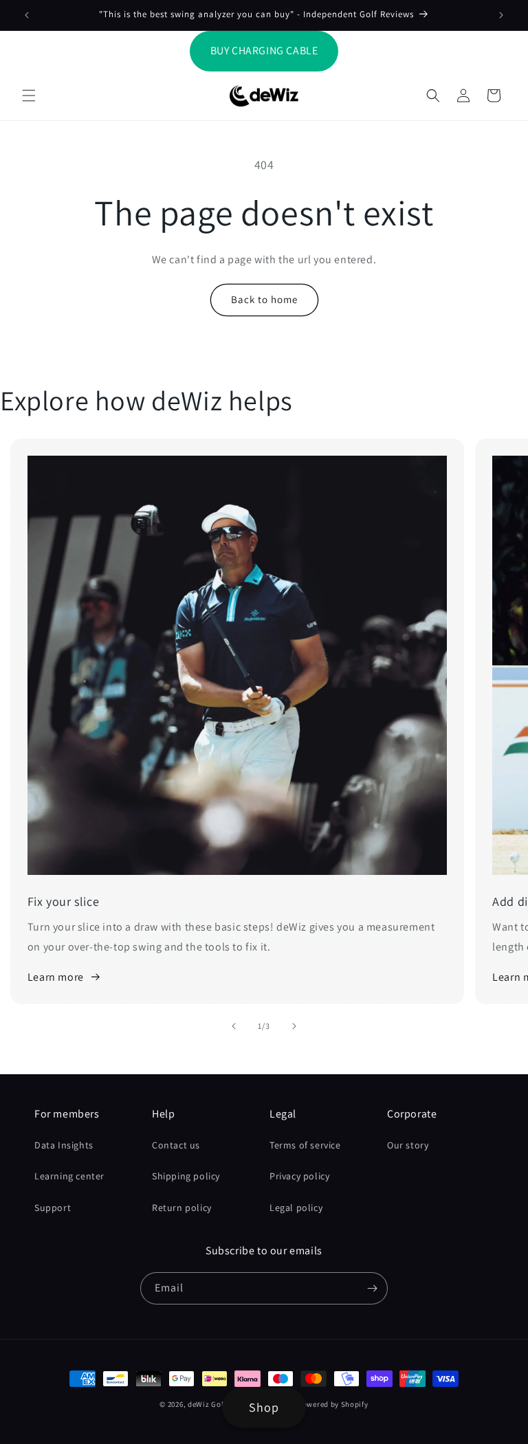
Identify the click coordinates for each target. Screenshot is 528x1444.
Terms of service (305, 1145)
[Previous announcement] (27, 15)
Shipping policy (186, 1176)
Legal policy (296, 1207)
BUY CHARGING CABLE (264, 50)
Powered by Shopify (333, 1404)
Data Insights (64, 1145)
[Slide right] (294, 1026)
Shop (264, 1407)
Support (52, 1207)
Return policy (182, 1207)
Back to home (264, 299)
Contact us (176, 1145)
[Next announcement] (501, 15)
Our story (407, 1145)
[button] (29, 95)
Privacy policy (299, 1176)
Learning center (69, 1176)
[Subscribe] (372, 1288)
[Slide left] (234, 1026)
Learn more (56, 977)
